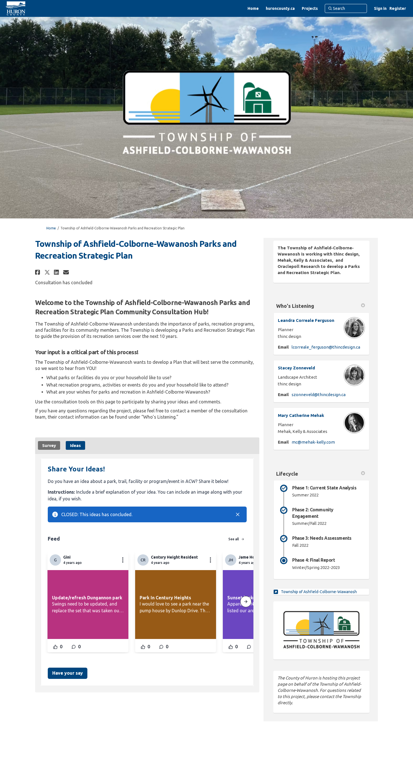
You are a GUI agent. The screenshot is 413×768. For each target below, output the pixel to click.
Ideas (75, 445)
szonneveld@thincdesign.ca (319, 394)
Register (397, 8)
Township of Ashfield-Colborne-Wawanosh (319, 591)
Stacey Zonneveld (296, 367)
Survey (49, 445)
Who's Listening (295, 306)
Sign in (380, 8)
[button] (38, 272)
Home (51, 228)
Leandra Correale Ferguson (306, 320)
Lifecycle (287, 473)
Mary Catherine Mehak (301, 415)
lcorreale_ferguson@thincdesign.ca (326, 347)
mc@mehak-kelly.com (313, 442)
